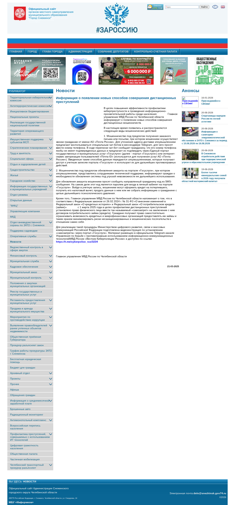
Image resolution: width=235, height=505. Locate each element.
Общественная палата (23, 453)
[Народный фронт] (38, 71)
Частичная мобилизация (25, 459)
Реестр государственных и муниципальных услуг (26, 293)
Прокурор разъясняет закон (27, 345)
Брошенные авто (20, 409)
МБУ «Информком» (21, 502)
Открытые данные (21, 200)
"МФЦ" (14, 205)
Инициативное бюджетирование (29, 111)
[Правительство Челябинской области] (82, 71)
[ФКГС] (174, 71)
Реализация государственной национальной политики (28, 124)
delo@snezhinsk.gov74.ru (210, 493)
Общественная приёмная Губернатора (25, 338)
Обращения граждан (22, 395)
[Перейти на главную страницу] (84, 25)
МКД (12, 216)
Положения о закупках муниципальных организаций (27, 285)
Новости (15, 241)
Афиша (14, 389)
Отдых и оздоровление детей (28, 164)
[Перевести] (223, 6)
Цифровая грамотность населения (24, 447)
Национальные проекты (24, 116)
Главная (16, 51)
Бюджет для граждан (22, 367)
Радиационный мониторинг (26, 414)
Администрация (80, 51)
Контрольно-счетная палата (155, 51)
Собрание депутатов (113, 51)
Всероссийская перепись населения (25, 427)
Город (32, 51)
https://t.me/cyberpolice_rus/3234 (77, 241)
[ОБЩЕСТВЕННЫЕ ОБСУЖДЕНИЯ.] (209, 71)
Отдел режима (19, 194)
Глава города (52, 51)
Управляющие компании (25, 211)
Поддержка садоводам (23, 230)
